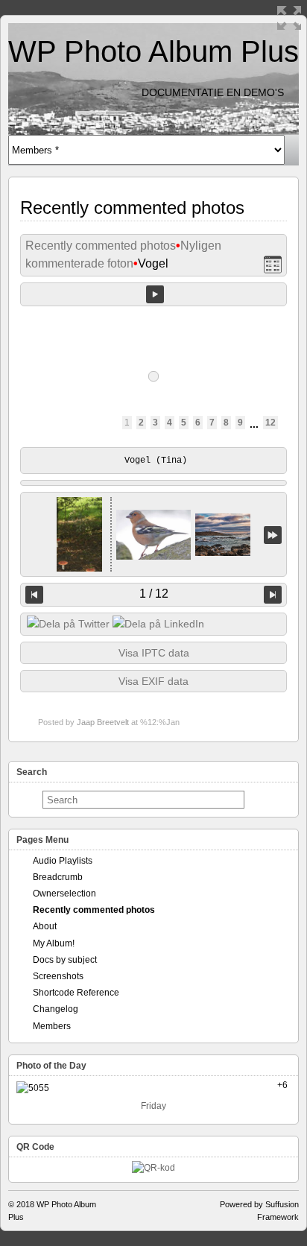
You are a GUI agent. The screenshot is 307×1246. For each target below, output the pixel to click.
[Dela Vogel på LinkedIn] (158, 624)
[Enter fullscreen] (289, 18)
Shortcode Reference (76, 992)
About (45, 926)
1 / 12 (153, 593)
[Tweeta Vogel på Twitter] (68, 624)
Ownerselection (64, 893)
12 (270, 422)
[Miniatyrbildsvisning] (273, 264)
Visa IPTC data (153, 653)
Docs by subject (65, 960)
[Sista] (273, 534)
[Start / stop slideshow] (155, 294)
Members (52, 1026)
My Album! (54, 943)
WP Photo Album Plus (153, 51)
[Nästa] (273, 595)
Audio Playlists (62, 861)
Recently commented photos (100, 245)
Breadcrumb (58, 877)
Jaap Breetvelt (103, 722)
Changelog (55, 1009)
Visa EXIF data (153, 681)
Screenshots (58, 976)
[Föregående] (34, 595)
